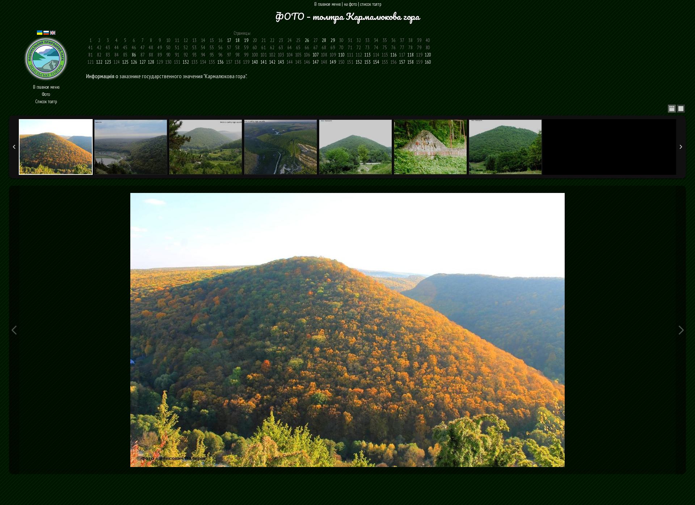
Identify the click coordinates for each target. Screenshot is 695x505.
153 (367, 62)
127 (142, 62)
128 (151, 62)
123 (108, 62)
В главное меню (327, 4)
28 (324, 40)
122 (99, 62)
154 (376, 62)
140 (255, 62)
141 (263, 62)
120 (428, 55)
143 (281, 62)
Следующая (681, 330)
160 (428, 62)
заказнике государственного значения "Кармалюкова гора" (182, 76)
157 (402, 62)
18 (237, 40)
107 (315, 55)
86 (134, 55)
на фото (350, 4)
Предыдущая (14, 330)
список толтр (370, 4)
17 (229, 40)
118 (410, 55)
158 (410, 62)
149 (332, 62)
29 (332, 40)
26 (307, 40)
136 (220, 62)
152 (358, 62)
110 (341, 55)
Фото (46, 94)
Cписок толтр (46, 101)
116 (393, 55)
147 (315, 62)
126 (134, 62)
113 (367, 55)
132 (185, 62)
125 (125, 62)
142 (272, 62)
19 (246, 40)
